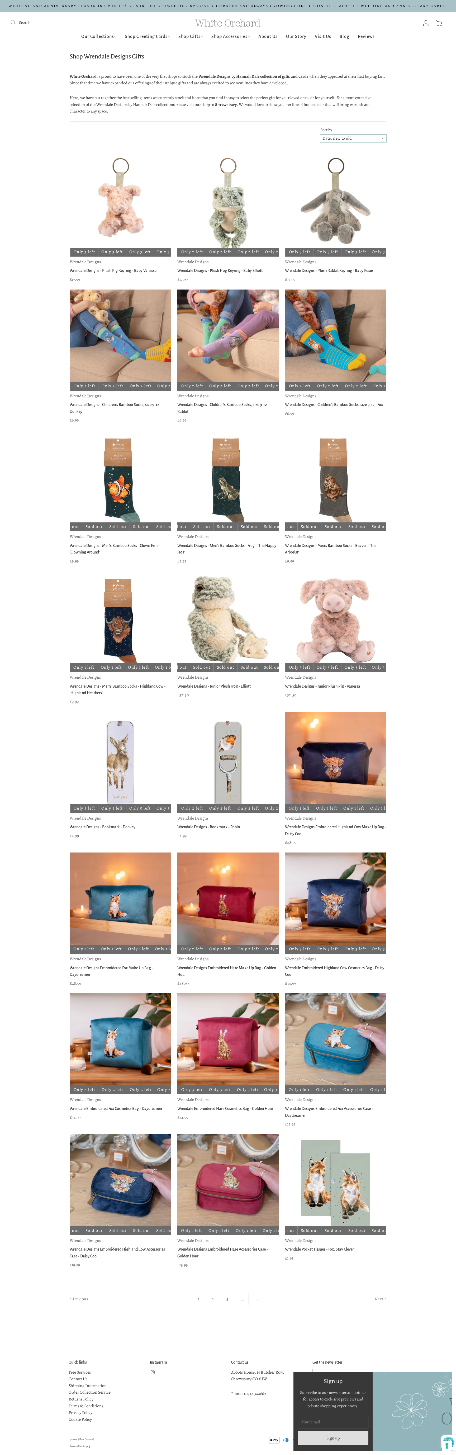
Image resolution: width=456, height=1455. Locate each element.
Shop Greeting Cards (146, 36)
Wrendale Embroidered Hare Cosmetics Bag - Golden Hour (225, 1108)
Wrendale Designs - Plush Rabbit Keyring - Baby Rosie (329, 270)
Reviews (366, 36)
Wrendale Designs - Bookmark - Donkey (102, 827)
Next (379, 1299)
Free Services (80, 1372)
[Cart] (438, 22)
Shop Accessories (229, 36)
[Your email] (333, 1422)
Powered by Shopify (80, 1446)
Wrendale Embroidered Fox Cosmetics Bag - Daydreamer (116, 1108)
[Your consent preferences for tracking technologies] (447, 1446)
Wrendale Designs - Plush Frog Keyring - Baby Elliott (220, 270)
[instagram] (152, 1372)
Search (25, 23)
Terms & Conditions (86, 1406)
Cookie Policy (80, 1419)
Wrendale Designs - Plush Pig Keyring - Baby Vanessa (113, 270)
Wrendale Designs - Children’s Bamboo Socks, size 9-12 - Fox (334, 405)
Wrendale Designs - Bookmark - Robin (208, 827)
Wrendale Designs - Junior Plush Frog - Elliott (214, 686)
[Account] (426, 22)
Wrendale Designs (85, 262)
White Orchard (86, 1439)
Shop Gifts (189, 36)
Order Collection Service (90, 1392)
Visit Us (323, 36)
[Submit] (16, 22)
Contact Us (78, 1379)
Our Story (296, 36)
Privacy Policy (80, 1412)
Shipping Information (88, 1386)
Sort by (326, 130)
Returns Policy (81, 1399)
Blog (344, 36)
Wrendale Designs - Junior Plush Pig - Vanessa (322, 686)
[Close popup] (446, 1377)
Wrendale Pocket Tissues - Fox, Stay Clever (319, 1249)
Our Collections (97, 36)
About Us (268, 36)
